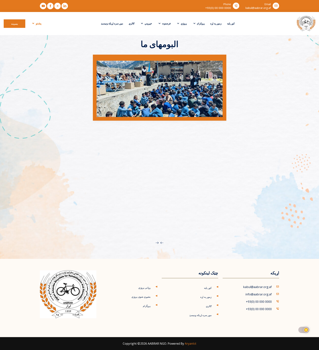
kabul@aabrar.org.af (258, 7)
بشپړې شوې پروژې (141, 296)
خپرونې (148, 23)
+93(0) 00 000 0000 (218, 7)
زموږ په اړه (216, 23)
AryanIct (190, 344)
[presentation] (161, 243)
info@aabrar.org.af (258, 294)
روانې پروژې (144, 287)
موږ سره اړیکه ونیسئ (112, 23)
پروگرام (147, 306)
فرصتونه (166, 23)
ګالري (131, 23)
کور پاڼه (231, 23)
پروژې (183, 23)
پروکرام (200, 23)
